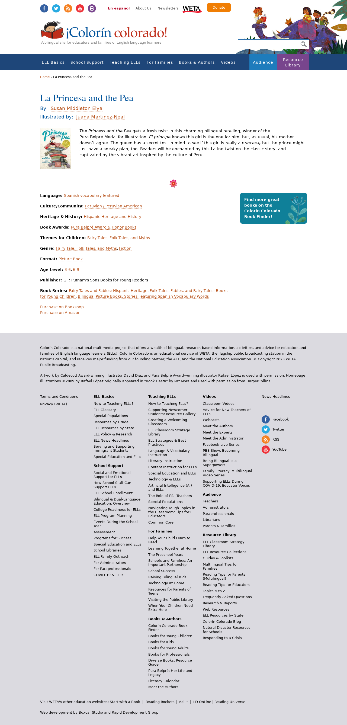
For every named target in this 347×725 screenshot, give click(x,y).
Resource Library (293, 62)
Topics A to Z (214, 591)
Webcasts (211, 420)
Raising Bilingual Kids (167, 577)
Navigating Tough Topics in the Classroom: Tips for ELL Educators (172, 512)
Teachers (210, 501)
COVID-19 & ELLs (108, 575)
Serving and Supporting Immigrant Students (114, 448)
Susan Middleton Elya (76, 108)
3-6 (68, 269)
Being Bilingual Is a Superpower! (220, 463)
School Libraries (107, 550)
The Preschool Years (165, 555)
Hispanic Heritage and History (112, 216)
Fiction (125, 248)
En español (119, 8)
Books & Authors (197, 62)
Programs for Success (112, 538)
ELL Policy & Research (113, 434)
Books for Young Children (170, 636)
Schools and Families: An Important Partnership (170, 563)
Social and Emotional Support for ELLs (112, 475)
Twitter (56, 8)
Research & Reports (220, 603)
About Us (144, 8)
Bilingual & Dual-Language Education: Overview (117, 501)
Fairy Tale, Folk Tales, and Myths (86, 248)
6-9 (76, 269)
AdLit (183, 702)
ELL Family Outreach (111, 556)
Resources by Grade (111, 422)
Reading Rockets (160, 702)
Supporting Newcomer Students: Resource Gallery (172, 412)
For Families (160, 62)
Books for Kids (161, 642)
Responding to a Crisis (222, 638)
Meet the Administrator (223, 438)
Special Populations (111, 416)
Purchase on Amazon (60, 312)
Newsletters (168, 8)
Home (45, 77)
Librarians (211, 520)
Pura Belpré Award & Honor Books (103, 227)
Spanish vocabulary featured (91, 195)
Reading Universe (229, 702)
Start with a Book (125, 702)
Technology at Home (166, 583)
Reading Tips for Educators (226, 585)
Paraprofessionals (218, 514)
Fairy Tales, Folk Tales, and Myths (118, 238)
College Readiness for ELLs (117, 510)
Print (92, 8)
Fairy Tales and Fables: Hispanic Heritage (108, 290)
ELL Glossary (105, 410)
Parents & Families (219, 526)
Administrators (216, 507)
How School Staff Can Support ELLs (112, 485)
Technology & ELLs (164, 479)
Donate (219, 7)
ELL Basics (53, 62)
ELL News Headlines (111, 440)
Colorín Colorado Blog (222, 622)
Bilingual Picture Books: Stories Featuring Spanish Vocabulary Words (143, 296)
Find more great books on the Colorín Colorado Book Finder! (262, 208)
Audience (263, 62)
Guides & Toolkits (218, 558)
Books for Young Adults (168, 648)
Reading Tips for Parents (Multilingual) (224, 576)
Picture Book (71, 259)
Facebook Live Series (221, 444)
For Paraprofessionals (112, 569)
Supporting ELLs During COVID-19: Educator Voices (226, 483)
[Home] (107, 35)
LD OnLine (202, 702)
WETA (192, 8)
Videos (228, 62)
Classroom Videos (218, 404)
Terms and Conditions (59, 396)
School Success (161, 571)
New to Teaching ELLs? (113, 404)
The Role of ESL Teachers (170, 496)
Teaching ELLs (125, 62)
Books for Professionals (169, 654)
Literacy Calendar (163, 681)
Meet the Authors (163, 687)
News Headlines (276, 396)
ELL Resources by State (114, 428)
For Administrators (110, 563)
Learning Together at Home (172, 548)
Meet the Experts (218, 432)
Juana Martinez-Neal (100, 117)
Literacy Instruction (165, 461)
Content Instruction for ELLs (172, 467)
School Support (87, 62)
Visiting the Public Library (170, 600)
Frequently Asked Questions (227, 597)
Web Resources (216, 609)
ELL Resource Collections (224, 552)
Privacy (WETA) (53, 404)
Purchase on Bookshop (62, 307)
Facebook (44, 8)
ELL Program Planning (113, 516)
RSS (68, 8)
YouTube (80, 8)
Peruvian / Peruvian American (113, 206)
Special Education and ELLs (117, 457)
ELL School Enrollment (113, 493)
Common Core (161, 522)
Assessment (104, 532)
